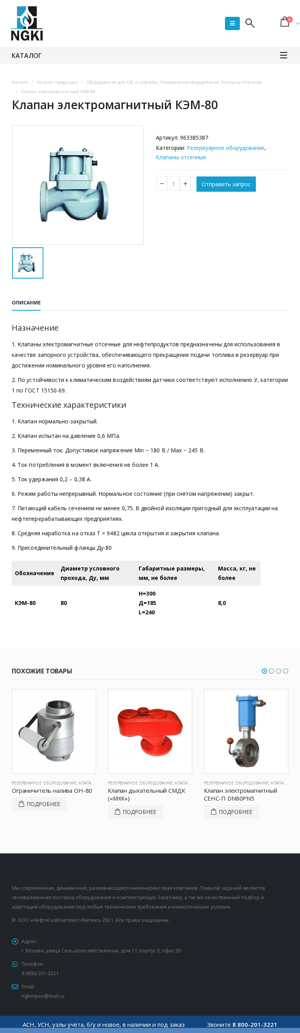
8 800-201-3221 (254, 1024)
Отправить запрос (226, 184)
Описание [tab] (26, 302)
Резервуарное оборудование (225, 147)
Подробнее (43, 804)
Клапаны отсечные (181, 157)
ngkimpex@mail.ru (42, 996)
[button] (264, 671)
